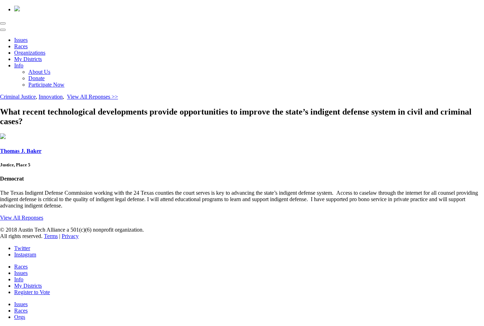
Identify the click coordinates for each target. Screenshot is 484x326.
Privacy (70, 236)
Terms (51, 236)
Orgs (19, 317)
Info (18, 65)
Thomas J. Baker (20, 151)
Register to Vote (32, 292)
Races (21, 46)
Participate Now (46, 85)
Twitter (22, 248)
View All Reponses (21, 218)
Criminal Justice (18, 97)
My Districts (28, 59)
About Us (39, 72)
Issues (21, 40)
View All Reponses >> (92, 97)
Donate (36, 78)
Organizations (29, 53)
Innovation (51, 97)
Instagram (25, 255)
